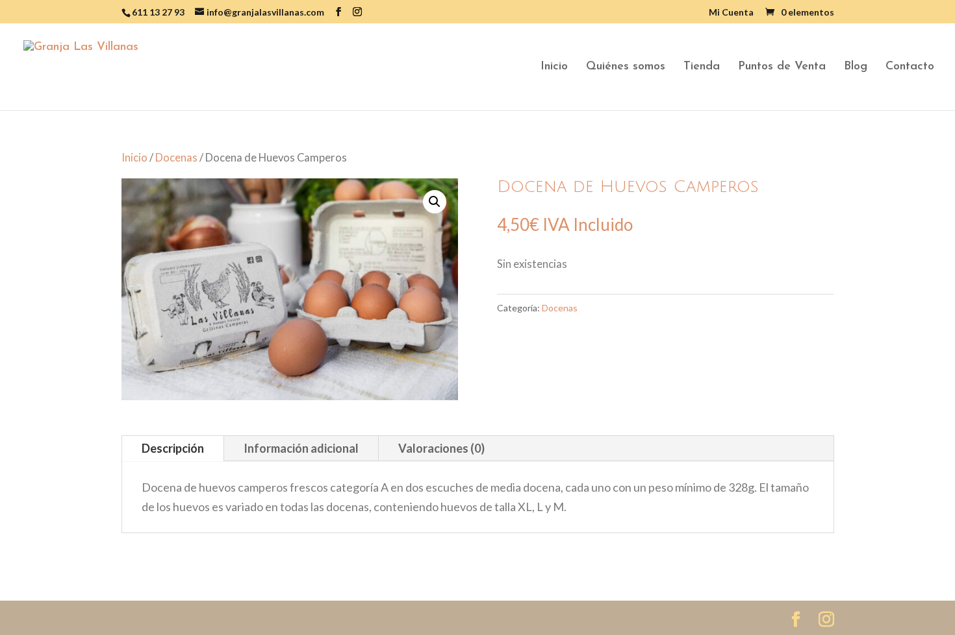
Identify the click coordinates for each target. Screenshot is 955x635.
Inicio (554, 67)
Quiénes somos (625, 67)
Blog (855, 67)
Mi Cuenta (731, 13)
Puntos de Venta (782, 67)
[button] (434, 201)
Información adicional (301, 448)
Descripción (173, 448)
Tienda (701, 67)
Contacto (909, 67)
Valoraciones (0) (441, 448)
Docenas (176, 157)
